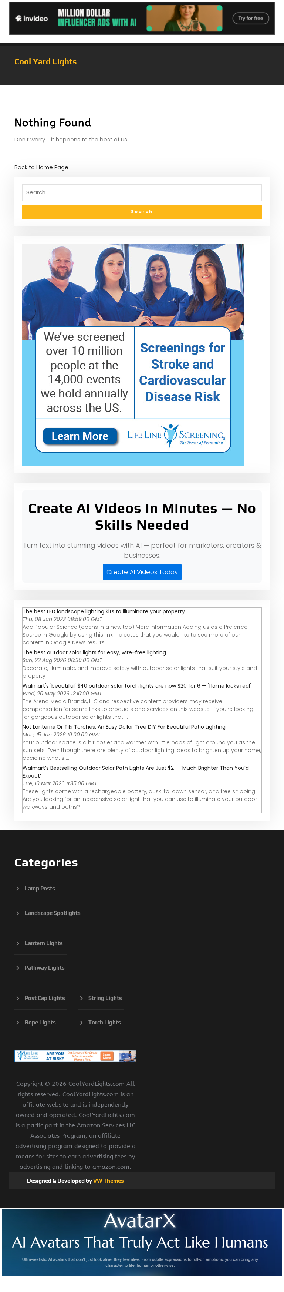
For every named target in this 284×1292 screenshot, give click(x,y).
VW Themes (108, 1181)
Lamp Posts (40, 888)
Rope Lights (40, 1022)
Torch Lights (104, 1022)
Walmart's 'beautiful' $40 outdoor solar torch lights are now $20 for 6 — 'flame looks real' (137, 685)
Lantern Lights (44, 943)
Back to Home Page (41, 167)
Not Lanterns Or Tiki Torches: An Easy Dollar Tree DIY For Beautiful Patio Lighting (124, 727)
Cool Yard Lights (45, 61)
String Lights (105, 998)
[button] (142, 81)
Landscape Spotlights (53, 913)
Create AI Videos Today (142, 572)
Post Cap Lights (45, 998)
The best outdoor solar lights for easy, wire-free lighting (94, 652)
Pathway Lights (45, 967)
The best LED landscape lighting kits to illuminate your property (104, 611)
